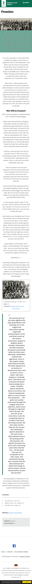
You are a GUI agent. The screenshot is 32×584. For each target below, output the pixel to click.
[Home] (3, 3)
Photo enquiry (16, 50)
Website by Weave (25, 556)
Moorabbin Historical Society (16, 306)
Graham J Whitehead (15, 513)
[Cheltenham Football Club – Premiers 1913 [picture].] (16, 289)
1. (2, 500)
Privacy (3, 551)
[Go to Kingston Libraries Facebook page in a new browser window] (14, 546)
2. (2, 503)
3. (2, 505)
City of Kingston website (21, 551)
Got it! (27, 581)
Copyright (10, 551)
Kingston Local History (12, 3)
